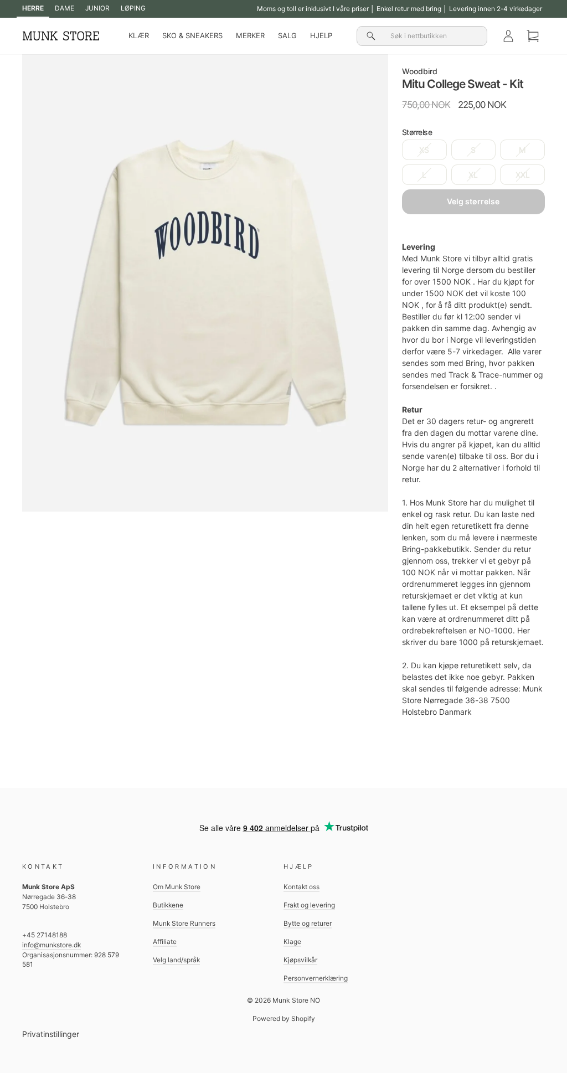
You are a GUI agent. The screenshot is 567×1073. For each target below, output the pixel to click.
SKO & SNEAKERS (192, 35)
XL (473, 174)
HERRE (33, 8)
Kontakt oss (301, 887)
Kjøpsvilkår (300, 960)
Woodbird (419, 71)
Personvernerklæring (316, 978)
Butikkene (168, 905)
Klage (292, 941)
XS (424, 149)
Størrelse (417, 132)
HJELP (321, 35)
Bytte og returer (308, 923)
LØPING (133, 8)
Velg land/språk (176, 960)
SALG (287, 35)
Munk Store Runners (184, 923)
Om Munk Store (176, 887)
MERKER (250, 35)
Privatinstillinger (50, 1034)
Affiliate (165, 941)
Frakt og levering (309, 905)
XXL (523, 174)
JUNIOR (97, 8)
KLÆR (138, 35)
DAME (64, 8)
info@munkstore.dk (51, 945)
